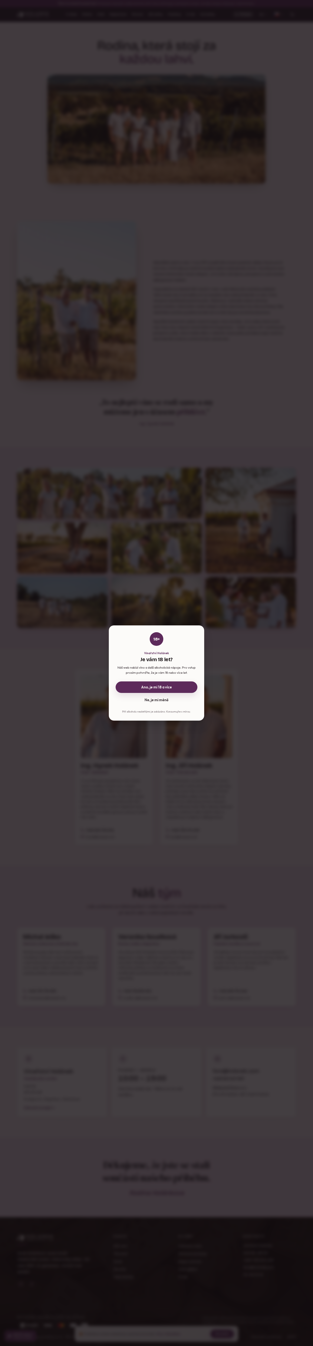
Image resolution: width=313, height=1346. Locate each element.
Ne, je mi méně (156, 700)
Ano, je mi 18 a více (156, 687)
